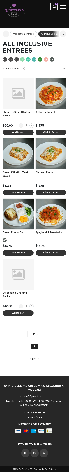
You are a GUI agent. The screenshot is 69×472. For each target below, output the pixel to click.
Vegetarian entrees (23, 33)
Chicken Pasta (44, 172)
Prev (35, 334)
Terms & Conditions (34, 412)
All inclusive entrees (52, 33)
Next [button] (63, 33)
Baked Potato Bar (13, 232)
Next (33, 358)
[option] (24, 34)
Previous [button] (6, 33)
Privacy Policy (34, 417)
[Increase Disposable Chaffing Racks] (31, 306)
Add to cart (18, 132)
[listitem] (18, 106)
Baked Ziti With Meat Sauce (15, 174)
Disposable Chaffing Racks (15, 295)
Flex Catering (50, 469)
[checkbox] (5, 60)
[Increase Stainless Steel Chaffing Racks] (31, 125)
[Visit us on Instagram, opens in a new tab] (34, 453)
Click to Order (50, 132)
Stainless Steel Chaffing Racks (17, 114)
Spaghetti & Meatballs (49, 232)
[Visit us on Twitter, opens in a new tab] (44, 453)
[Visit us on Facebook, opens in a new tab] (25, 453)
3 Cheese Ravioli (46, 112)
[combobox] (34, 68)
